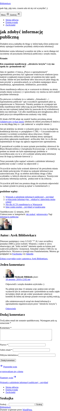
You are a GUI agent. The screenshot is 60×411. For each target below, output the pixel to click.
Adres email (6, 350)
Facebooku (17, 254)
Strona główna (12, 20)
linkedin (29, 254)
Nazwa (4, 344)
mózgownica (42, 214)
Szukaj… (4, 404)
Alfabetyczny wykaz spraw (12, 121)
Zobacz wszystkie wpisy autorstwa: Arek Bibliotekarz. (24, 258)
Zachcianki (10, 25)
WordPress (27, 409)
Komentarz (5, 328)
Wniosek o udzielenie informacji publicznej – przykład (30, 197)
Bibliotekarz (5, 3)
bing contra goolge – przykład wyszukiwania (25, 207)
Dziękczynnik (12, 22)
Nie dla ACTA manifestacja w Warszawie (24, 204)
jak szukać (30, 214)
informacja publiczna (9, 217)
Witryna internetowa (9, 355)
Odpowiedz (11, 308)
